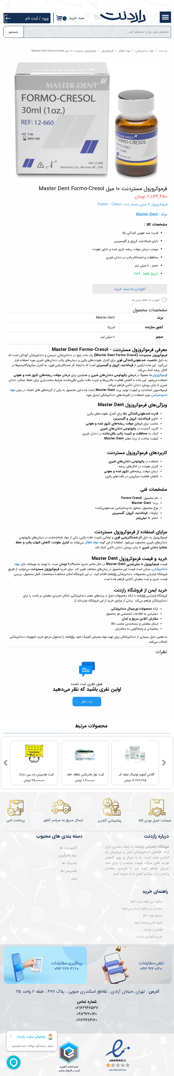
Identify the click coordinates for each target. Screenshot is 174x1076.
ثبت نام (31, 18)
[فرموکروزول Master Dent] (87, 121)
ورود (45, 18)
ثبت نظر (87, 701)
